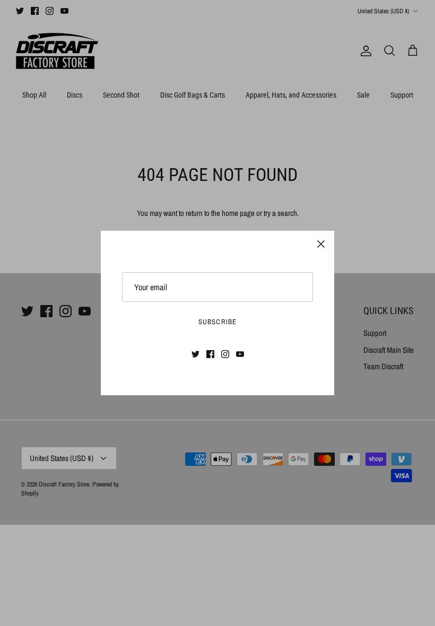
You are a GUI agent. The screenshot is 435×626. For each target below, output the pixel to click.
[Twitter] (195, 354)
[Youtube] (240, 354)
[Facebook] (210, 354)
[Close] (321, 244)
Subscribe (217, 321)
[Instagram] (225, 354)
